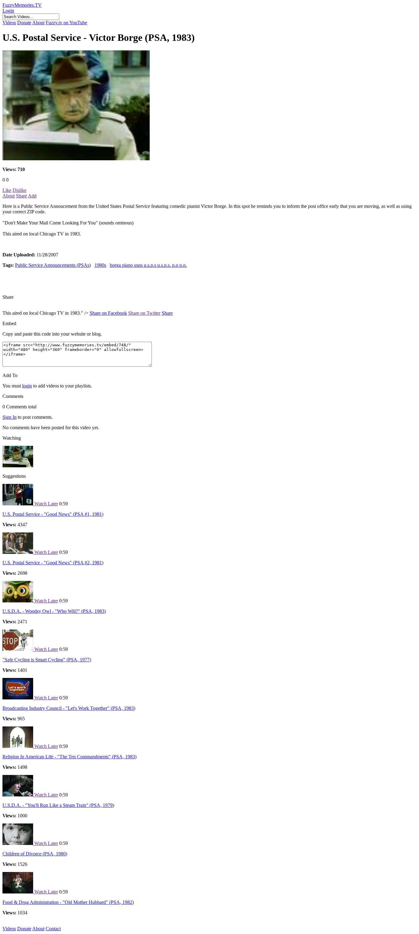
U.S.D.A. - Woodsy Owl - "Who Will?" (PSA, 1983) (54, 611)
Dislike (19, 190)
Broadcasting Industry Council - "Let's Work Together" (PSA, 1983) (68, 708)
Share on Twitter (144, 313)
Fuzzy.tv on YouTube (66, 22)
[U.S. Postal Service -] (18, 503)
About (38, 22)
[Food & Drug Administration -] (18, 891)
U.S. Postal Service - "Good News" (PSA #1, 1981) (52, 514)
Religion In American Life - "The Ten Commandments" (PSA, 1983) (69, 756)
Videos (9, 22)
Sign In (9, 417)
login (27, 385)
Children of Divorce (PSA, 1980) (34, 853)
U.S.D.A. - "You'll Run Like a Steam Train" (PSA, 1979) (58, 805)
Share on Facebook (108, 313)
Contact (53, 928)
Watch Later (46, 503)
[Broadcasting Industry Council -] (18, 697)
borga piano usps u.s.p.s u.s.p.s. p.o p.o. (148, 265)
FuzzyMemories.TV (22, 5)
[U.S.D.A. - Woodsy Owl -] (18, 600)
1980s (100, 265)
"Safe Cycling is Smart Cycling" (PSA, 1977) (46, 659)
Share (21, 195)
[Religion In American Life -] (18, 746)
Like (6, 190)
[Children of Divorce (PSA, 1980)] (18, 843)
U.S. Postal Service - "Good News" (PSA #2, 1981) (52, 562)
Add (32, 195)
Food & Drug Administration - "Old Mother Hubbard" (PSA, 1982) (68, 902)
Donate (24, 22)
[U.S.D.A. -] (18, 794)
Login (8, 10)
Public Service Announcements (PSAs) (53, 265)
